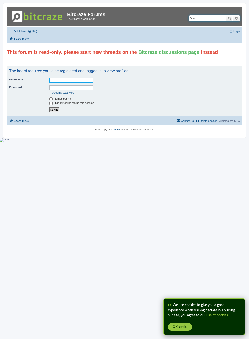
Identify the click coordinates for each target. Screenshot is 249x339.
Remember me (62, 98)
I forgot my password (61, 92)
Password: (16, 87)
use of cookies (217, 315)
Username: (16, 79)
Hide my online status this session (73, 102)
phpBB (117, 129)
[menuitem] (33, 31)
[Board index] (37, 15)
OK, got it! (180, 327)
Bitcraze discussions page (168, 52)
